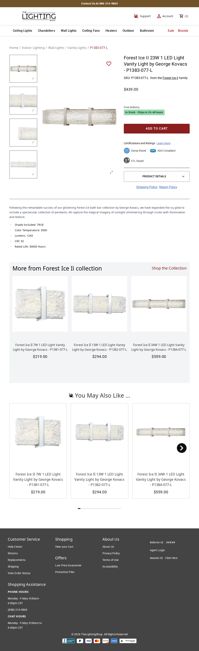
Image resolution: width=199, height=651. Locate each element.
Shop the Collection (169, 268)
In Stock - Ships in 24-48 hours (144, 112)
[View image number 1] (23, 69)
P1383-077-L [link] (99, 48)
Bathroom (147, 31)
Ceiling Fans (91, 31)
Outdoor (128, 31)
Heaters (111, 31)
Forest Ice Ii (170, 78)
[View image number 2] (23, 101)
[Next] (182, 448)
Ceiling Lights (22, 31)
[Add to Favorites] (108, 63)
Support (145, 16)
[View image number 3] (23, 133)
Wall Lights (69, 31)
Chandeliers (46, 31)
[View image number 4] (23, 164)
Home (13, 48)
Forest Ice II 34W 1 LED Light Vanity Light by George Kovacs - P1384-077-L (161, 479)
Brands (183, 31)
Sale (171, 31)
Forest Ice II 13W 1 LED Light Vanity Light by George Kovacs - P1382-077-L (99, 479)
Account (167, 16)
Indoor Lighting (33, 48)
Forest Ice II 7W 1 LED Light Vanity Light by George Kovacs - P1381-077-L (38, 479)
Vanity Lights (77, 48)
